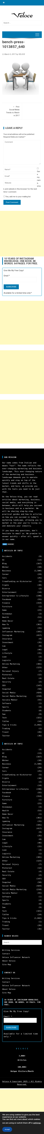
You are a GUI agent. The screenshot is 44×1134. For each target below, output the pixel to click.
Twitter (6, 736)
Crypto (5, 585)
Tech (4, 718)
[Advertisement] (22, 233)
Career (5, 574)
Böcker (5, 567)
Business (6, 571)
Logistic (6, 660)
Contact (6, 954)
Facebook (6, 599)
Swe (4, 714)
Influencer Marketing (13, 632)
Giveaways (7, 614)
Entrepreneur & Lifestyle (15, 596)
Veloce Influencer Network (16, 957)
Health (5, 617)
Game (4, 610)
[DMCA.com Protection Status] (8, 544)
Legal (5, 650)
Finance (6, 603)
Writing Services (11, 950)
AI (3, 560)
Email (7, 276)
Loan (4, 657)
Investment (7, 642)
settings (37, 1123)
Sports (5, 707)
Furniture (7, 606)
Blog (4, 563)
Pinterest (7, 675)
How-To (5, 624)
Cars (4, 578)
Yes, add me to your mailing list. (18, 197)
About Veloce (8, 961)
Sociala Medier (10, 700)
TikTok (5, 721)
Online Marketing (11, 664)
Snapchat (6, 689)
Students (6, 710)
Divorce (6, 588)
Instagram (7, 635)
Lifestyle (7, 653)
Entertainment (9, 592)
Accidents (7, 556)
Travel (5, 732)
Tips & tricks (9, 725)
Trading (6, 728)
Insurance (7, 639)
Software (6, 703)
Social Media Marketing (14, 696)
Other (5, 667)
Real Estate (8, 678)
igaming (6, 628)
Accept (7, 1129)
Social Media (8, 693)
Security (6, 682)
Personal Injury (10, 671)
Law (4, 646)
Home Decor (7, 621)
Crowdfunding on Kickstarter (17, 581)
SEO (4, 685)
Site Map (6, 964)
